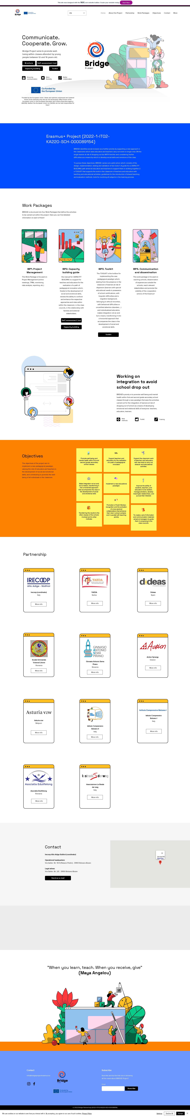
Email (104, 1084)
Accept (180, 1113)
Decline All (169, 1113)
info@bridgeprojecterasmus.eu (38, 1075)
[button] (175, 13)
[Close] (187, 1113)
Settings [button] (159, 1113)
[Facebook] (34, 1084)
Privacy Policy (87, 1113)
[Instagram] (29, 1084)
